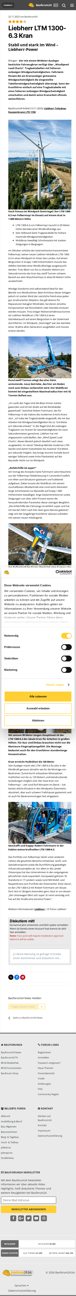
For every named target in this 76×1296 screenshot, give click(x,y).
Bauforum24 (44, 5)
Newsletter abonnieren (28, 1209)
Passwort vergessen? (49, 1062)
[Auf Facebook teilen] (16, 977)
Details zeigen (55, 684)
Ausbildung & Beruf (11, 1121)
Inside (41, 1078)
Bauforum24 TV (9, 1057)
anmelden (20, 932)
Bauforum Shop (9, 1073)
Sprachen (21, 1285)
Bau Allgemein (8, 1126)
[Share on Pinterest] (22, 977)
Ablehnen (38, 720)
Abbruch (5, 1116)
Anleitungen (44, 1083)
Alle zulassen (38, 696)
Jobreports (7, 1152)
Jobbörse (6, 1147)
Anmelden (43, 1057)
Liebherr (39, 909)
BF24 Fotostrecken (11, 1068)
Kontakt (42, 1125)
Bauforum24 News (11, 1052)
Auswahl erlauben (38, 708)
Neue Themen (45, 1068)
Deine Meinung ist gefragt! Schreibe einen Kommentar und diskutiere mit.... (37, 956)
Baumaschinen (9, 1131)
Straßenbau (7, 1158)
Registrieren (44, 1052)
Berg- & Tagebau (10, 1137)
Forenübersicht (46, 1073)
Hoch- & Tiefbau (9, 1142)
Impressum (44, 1130)
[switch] (66, 647)
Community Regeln (48, 1094)
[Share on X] (10, 977)
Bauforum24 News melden (24, 998)
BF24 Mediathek (10, 1062)
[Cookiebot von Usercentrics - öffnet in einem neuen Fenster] (55, 572)
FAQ (40, 1089)
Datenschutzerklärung (50, 1135)
